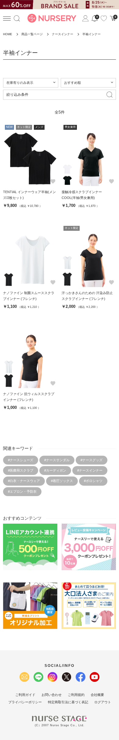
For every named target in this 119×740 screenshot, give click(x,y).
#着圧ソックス (62, 481)
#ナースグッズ (92, 460)
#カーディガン (55, 470)
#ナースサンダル (57, 460)
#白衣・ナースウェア (24, 481)
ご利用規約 (76, 695)
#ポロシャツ (93, 481)
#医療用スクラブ (20, 470)
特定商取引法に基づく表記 (68, 702)
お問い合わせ (51, 695)
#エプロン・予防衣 (22, 491)
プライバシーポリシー (25, 702)
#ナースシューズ (20, 460)
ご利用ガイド (25, 695)
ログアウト (102, 702)
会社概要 (97, 695)
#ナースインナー (90, 470)
